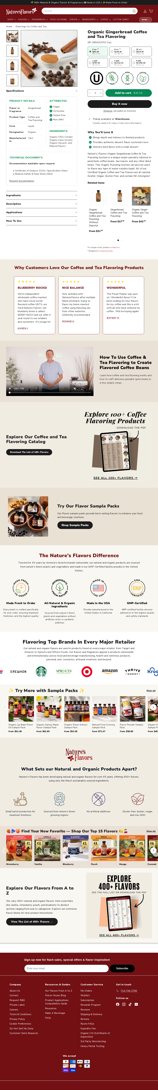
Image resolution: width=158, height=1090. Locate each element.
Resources (51, 1008)
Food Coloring (58, 19)
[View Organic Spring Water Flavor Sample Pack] (49, 709)
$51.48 (15, 731)
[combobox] (90, 11)
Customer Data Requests (24, 1033)
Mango (123, 864)
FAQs (48, 1017)
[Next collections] (153, 850)
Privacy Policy (17, 1019)
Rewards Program (91, 1004)
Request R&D (17, 1000)
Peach (94, 864)
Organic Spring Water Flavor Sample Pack (47, 726)
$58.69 (126, 731)
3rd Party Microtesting (93, 1041)
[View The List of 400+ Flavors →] (119, 905)
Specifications (15, 91)
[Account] (145, 11)
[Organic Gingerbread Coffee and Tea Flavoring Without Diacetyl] (98, 196)
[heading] (21, 11)
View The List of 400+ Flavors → (32, 921)
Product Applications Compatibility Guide (57, 1002)
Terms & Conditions (20, 1014)
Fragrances (39, 19)
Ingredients (89, 19)
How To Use (13, 221)
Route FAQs (87, 1023)
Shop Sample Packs (75, 525)
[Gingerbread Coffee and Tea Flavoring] (119, 196)
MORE (145, 20)
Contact (14, 995)
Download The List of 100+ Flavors (29, 452)
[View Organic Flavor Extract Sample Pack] (77, 709)
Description (13, 204)
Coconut (152, 864)
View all (151, 690)
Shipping (107, 110)
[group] (83, 714)
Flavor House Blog (55, 995)
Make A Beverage (55, 1013)
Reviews (85, 1009)
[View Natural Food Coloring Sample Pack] (105, 709)
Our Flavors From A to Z (58, 990)
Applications (14, 212)
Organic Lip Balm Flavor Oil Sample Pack (20, 726)
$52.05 (70, 731)
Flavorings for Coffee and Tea (31, 26)
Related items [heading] (96, 183)
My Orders (86, 990)
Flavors (22, 19)
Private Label (17, 1004)
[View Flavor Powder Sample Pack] (132, 709)
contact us (115, 247)
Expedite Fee (88, 1028)
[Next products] (153, 707)
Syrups (73, 19)
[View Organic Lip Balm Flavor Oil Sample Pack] (21, 709)
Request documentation (21, 180)
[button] (151, 11)
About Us (15, 990)
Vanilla (38, 864)
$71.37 (98, 731)
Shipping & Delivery (91, 1014)
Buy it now (119, 104)
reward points (106, 251)
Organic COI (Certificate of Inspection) (95, 1035)
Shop (10, 19)
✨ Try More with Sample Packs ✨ (46, 690)
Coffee (104, 19)
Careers (14, 1009)
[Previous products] (4, 707)
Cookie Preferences (20, 1023)
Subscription (87, 1000)
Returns (85, 1019)
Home (9, 26)
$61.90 (43, 731)
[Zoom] (49, 58)
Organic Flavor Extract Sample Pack (75, 726)
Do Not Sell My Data (21, 1028)
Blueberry (68, 864)
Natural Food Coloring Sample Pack (103, 726)
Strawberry (12, 864)
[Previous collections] (5, 850)
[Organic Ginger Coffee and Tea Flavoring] (141, 196)
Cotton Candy (121, 19)
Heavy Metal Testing (92, 1046)
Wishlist (85, 995)
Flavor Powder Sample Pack (131, 726)
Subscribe (122, 968)
